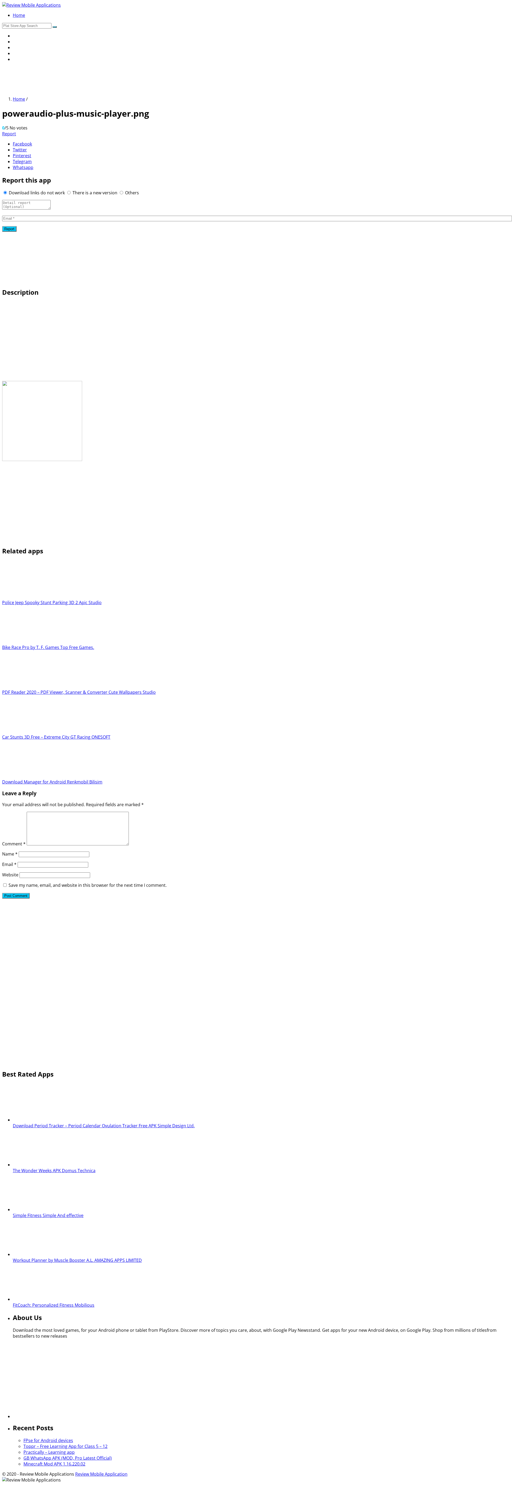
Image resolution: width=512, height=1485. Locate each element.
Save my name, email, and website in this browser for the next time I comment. (88, 885)
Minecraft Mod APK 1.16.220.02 (54, 1464)
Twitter (20, 150)
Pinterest (22, 156)
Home (19, 15)
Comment (14, 844)
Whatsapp (23, 167)
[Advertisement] (99, 78)
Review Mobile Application (101, 1474)
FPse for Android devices (48, 1440)
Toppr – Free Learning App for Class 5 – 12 (65, 1446)
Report (9, 134)
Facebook (22, 144)
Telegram (22, 161)
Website (10, 875)
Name (10, 854)
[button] (55, 27)
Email (9, 864)
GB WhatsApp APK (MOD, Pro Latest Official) (67, 1458)
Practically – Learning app (49, 1452)
